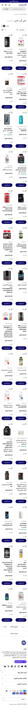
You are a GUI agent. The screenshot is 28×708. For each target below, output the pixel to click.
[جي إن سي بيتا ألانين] (7, 158)
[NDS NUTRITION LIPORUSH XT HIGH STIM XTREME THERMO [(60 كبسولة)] (7, 553)
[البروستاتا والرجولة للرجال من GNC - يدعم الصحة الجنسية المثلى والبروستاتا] (21, 475)
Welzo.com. (15, 657)
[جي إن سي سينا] (21, 360)
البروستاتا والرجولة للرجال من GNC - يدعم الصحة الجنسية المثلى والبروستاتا (21, 487)
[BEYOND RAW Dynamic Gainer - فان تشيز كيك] (21, 158)
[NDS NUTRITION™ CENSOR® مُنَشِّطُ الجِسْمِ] (21, 553)
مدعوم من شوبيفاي (13, 704)
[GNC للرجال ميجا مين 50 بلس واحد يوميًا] (7, 80)
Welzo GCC (20, 704)
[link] (22, 627)
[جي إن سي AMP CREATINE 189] (21, 197)
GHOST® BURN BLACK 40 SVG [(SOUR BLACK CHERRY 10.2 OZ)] (7, 247)
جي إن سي (16, 14)
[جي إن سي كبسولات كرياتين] (21, 595)
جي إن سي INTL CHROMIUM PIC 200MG (21, 246)
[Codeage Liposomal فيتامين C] (21, 514)
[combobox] (14, 9)
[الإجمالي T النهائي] (21, 275)
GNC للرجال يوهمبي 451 (7, 485)
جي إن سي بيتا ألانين (7, 170)
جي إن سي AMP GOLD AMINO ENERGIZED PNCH (22, 328)
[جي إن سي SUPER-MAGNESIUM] (21, 395)
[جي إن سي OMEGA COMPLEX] (7, 595)
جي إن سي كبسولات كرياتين (21, 608)
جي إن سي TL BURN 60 (22, 130)
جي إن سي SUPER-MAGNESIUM (21, 406)
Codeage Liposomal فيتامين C (22, 525)
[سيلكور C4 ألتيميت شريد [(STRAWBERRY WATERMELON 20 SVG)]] (7, 275)
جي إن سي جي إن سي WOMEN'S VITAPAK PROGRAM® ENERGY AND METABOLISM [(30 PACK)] (7, 331)
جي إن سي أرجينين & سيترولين (7, 371)
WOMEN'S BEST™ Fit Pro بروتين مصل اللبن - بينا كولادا (21, 54)
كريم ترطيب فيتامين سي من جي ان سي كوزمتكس (21, 442)
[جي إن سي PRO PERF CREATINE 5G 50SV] (21, 80)
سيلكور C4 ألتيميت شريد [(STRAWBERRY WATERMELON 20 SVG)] (7, 288)
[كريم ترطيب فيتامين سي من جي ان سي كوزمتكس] (21, 430)
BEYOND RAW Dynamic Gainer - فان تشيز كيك (21, 170)
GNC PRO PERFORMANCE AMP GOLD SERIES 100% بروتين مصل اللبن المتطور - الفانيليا (7, 446)
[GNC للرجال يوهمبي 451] (7, 475)
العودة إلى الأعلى (14, 633)
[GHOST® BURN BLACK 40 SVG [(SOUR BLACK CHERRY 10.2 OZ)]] (7, 234)
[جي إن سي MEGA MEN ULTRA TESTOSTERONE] (7, 197)
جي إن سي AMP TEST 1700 (8, 52)
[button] (6, 5)
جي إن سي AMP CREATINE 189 (22, 208)
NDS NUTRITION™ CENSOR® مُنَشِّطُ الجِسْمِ (21, 565)
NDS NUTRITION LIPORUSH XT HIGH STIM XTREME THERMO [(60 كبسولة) (7, 567)
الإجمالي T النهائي (21, 285)
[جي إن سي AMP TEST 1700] (7, 42)
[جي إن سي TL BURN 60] (21, 119)
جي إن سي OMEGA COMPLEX (7, 606)
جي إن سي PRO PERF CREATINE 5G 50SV (21, 93)
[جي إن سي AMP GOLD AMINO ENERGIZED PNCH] (21, 316)
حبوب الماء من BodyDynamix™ (7, 524)
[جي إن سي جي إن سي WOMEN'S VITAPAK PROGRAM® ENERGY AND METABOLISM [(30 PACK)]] (7, 316)
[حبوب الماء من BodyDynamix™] (7, 514)
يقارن (7, 26)
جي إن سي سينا (22, 370)
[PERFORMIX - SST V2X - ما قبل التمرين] (7, 119)
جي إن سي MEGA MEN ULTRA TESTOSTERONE (7, 209)
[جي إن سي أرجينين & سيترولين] (7, 360)
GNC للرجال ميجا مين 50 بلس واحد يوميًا (7, 92)
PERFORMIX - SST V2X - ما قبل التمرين (7, 130)
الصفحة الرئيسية (23, 14)
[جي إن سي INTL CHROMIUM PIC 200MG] (21, 234)
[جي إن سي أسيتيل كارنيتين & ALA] (7, 395)
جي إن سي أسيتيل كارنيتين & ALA (7, 406)
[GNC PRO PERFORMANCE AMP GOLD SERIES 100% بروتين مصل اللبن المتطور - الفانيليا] (7, 430)
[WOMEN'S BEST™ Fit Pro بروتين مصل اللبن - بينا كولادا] (21, 42)
